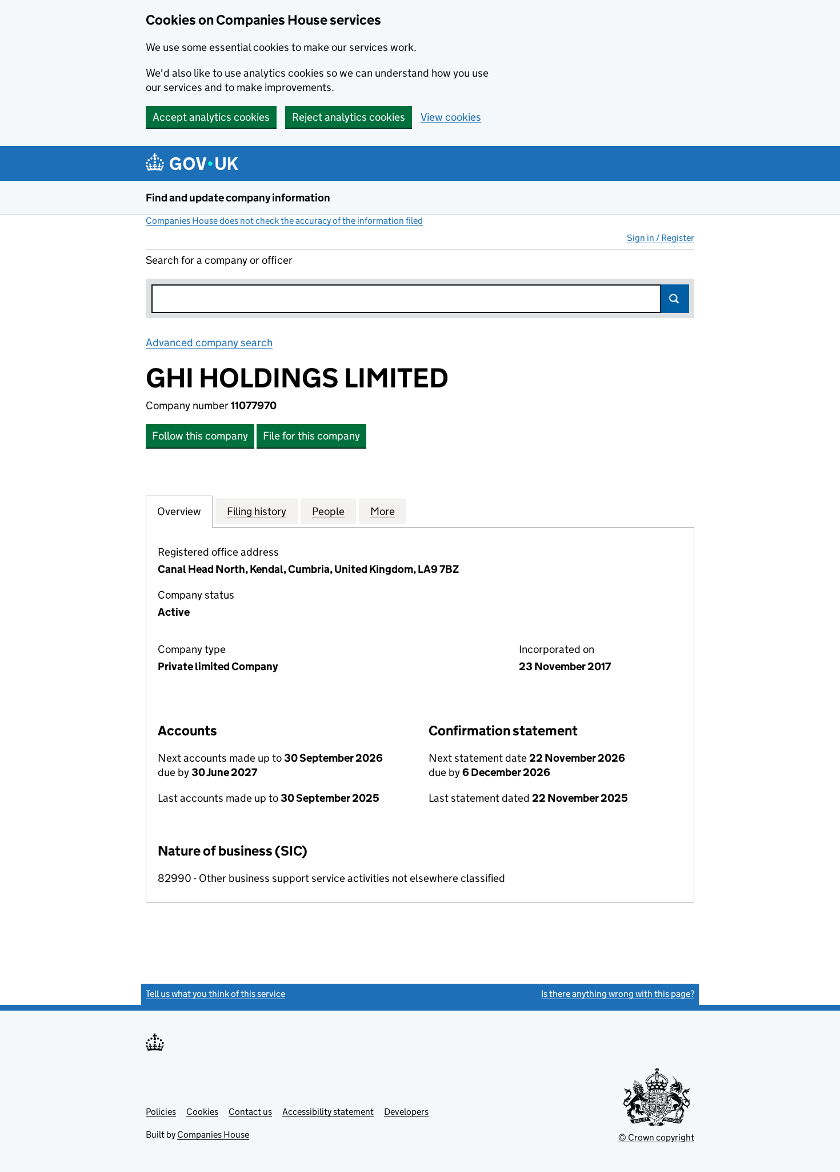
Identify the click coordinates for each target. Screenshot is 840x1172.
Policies (161, 1111)
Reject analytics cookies (348, 117)
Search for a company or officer (219, 260)
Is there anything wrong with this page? (617, 993)
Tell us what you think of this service (215, 993)
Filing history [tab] (256, 511)
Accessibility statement (328, 1111)
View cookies (451, 117)
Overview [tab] (179, 511)
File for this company (311, 435)
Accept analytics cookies (211, 117)
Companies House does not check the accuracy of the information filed (284, 220)
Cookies (202, 1111)
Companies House (213, 1134)
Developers (406, 1111)
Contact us (250, 1111)
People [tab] (328, 511)
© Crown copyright (656, 1137)
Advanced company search (209, 342)
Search (675, 298)
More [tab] (382, 511)
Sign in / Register (660, 237)
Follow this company (200, 435)
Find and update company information (238, 197)
